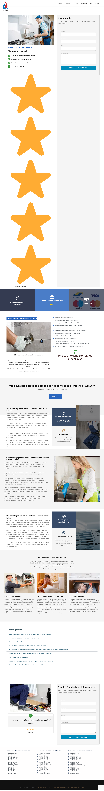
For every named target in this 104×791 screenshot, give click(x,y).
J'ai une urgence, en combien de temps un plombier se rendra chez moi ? (30, 634)
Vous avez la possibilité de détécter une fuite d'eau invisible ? (27, 665)
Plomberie (67, 3)
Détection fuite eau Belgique (77, 787)
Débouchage (84, 3)
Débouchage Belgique (63, 787)
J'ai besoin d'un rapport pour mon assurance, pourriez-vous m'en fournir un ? (31, 661)
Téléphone (63, 46)
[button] (52, 634)
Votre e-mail (63, 38)
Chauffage (75, 3)
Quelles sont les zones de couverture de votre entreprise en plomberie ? (30, 653)
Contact (97, 3)
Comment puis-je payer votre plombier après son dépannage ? (27, 645)
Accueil (60, 3)
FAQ (91, 3)
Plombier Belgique (51, 787)
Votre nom (63, 31)
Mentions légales (41, 787)
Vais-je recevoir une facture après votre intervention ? (25, 642)
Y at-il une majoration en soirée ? (19, 657)
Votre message (64, 53)
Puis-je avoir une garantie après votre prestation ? (24, 638)
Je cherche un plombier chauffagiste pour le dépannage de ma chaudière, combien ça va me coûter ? (39, 649)
